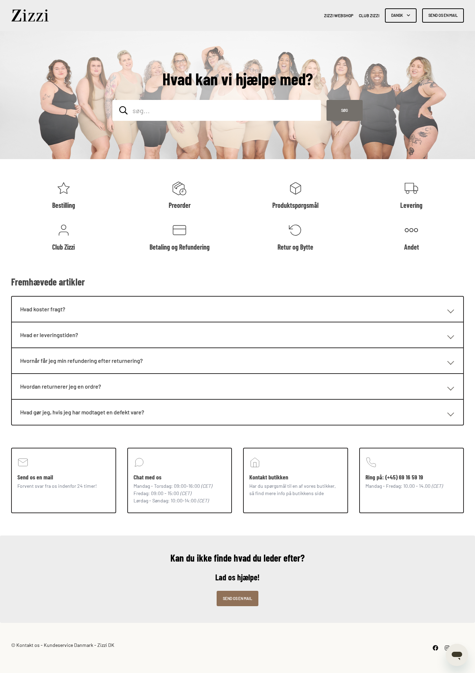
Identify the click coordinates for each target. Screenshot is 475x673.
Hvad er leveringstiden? (49, 334)
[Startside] (30, 15)
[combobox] (216, 110)
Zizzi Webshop (338, 15)
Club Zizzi (369, 15)
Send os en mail (443, 15)
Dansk (397, 15)
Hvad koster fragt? (42, 309)
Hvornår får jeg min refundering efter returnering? (81, 360)
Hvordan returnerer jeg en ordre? (60, 386)
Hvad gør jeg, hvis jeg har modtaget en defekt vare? (82, 412)
